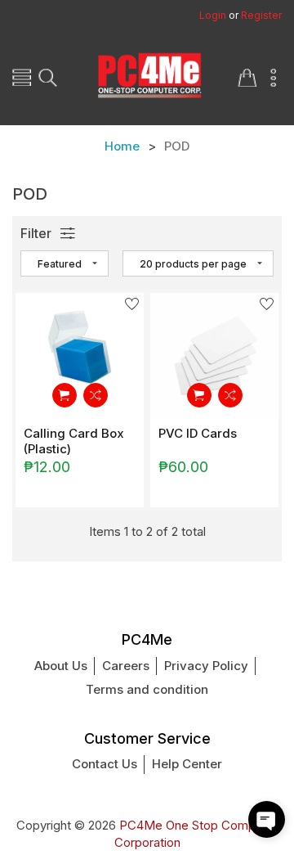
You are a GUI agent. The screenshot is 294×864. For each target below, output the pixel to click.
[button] (266, 819)
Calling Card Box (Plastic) (74, 441)
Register (261, 15)
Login (212, 15)
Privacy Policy (206, 665)
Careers (125, 665)
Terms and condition (147, 689)
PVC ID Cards (197, 433)
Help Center (187, 764)
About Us (60, 665)
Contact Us (104, 764)
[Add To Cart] (64, 395)
